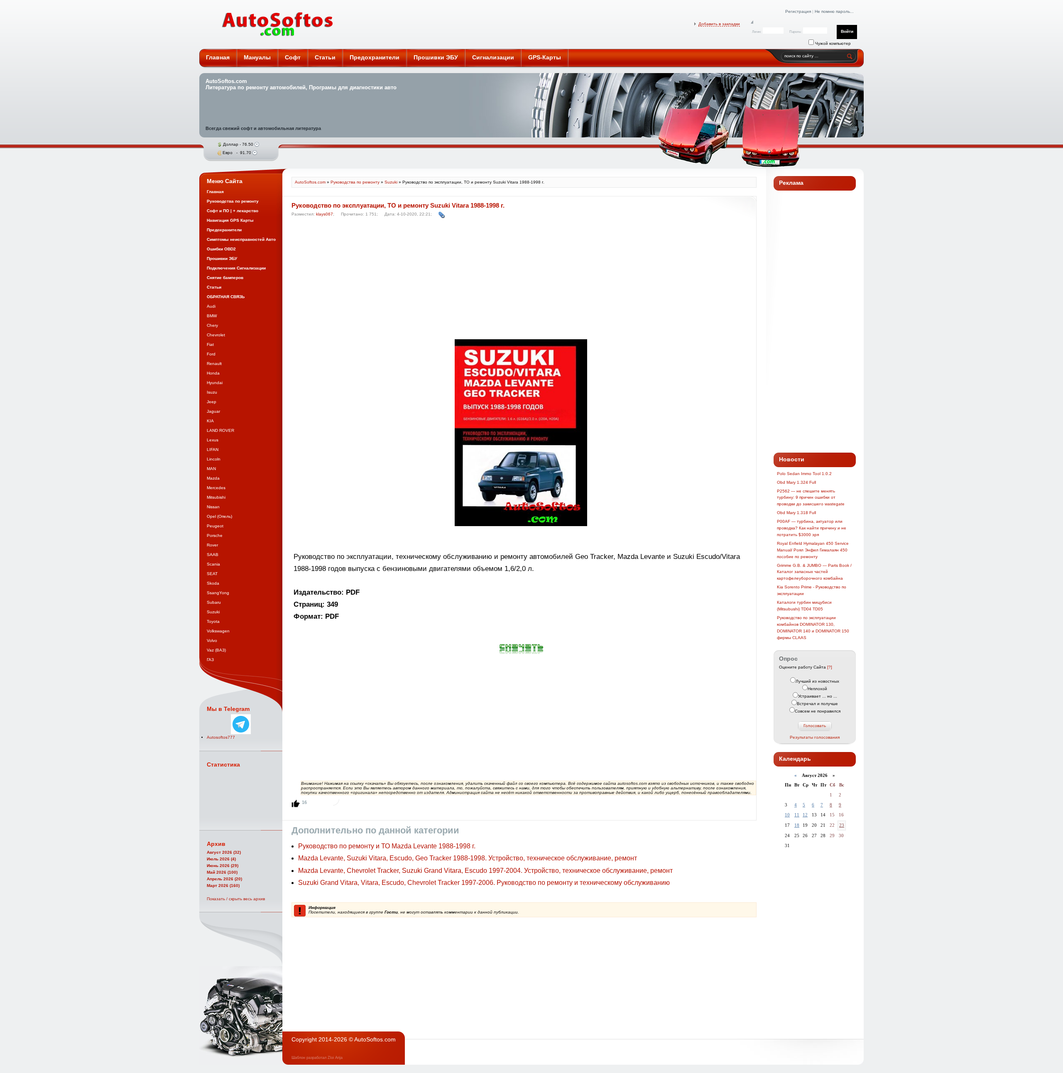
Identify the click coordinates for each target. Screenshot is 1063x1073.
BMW (212, 316)
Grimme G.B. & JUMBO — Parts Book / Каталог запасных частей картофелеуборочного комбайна (814, 572)
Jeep (211, 401)
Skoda (213, 583)
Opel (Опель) (219, 516)
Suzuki (213, 612)
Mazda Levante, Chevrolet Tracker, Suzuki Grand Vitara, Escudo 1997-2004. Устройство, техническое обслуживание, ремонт (485, 870)
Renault (214, 363)
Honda (213, 373)
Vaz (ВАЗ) (216, 650)
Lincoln (213, 459)
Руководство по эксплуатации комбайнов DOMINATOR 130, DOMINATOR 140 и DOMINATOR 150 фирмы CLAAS (813, 627)
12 (805, 814)
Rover (212, 545)
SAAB (212, 554)
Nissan (213, 507)
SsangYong (218, 592)
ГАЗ (210, 659)
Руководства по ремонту (355, 182)
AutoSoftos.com (278, 24)
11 (796, 814)
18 (796, 825)
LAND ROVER (220, 430)
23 (841, 825)
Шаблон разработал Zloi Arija (317, 1058)
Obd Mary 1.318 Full (796, 512)
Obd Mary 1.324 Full (796, 482)
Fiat (210, 344)
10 (787, 814)
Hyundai (215, 382)
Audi (211, 306)
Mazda (213, 478)
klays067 (324, 214)
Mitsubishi (216, 497)
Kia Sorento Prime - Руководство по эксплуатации (811, 590)
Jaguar (213, 411)
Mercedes (216, 487)
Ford (211, 354)
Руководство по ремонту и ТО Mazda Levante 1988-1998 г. (386, 846)
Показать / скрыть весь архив (236, 899)
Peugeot (215, 526)
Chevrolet (216, 335)
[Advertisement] (522, 280)
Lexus (212, 440)
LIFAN (212, 449)
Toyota (213, 621)
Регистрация (798, 11)
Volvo (212, 640)
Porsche (215, 535)
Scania (213, 564)
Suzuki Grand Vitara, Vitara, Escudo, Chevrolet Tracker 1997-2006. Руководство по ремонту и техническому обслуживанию (484, 882)
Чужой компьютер (832, 43)
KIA (210, 421)
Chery (212, 325)
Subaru (214, 602)
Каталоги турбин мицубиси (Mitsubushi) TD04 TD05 (804, 605)
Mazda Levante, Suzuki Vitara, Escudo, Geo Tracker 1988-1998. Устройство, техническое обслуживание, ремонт (467, 858)
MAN (211, 468)
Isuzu (212, 392)
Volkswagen (218, 631)
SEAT (212, 573)
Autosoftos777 (221, 737)
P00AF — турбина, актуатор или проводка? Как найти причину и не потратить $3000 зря (811, 528)
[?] (829, 667)
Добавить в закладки (719, 24)
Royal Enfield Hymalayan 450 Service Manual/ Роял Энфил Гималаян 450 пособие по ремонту (813, 550)
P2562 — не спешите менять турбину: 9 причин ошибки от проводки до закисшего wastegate (811, 498)
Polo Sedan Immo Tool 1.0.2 (804, 473)
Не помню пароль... (834, 11)
